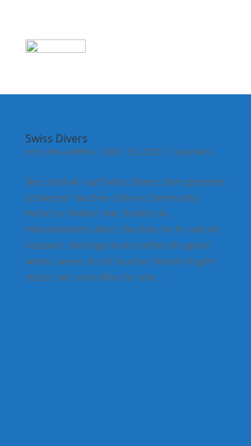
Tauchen (192, 151)
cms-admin (69, 151)
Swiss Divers (56, 138)
